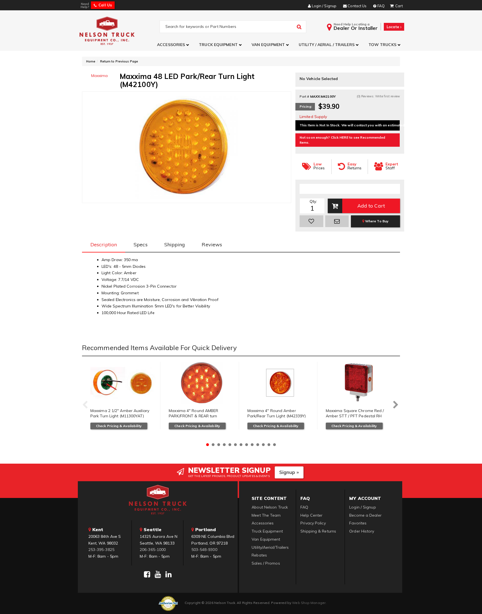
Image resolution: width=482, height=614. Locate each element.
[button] (174, 45)
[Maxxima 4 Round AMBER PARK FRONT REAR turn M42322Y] (201, 383)
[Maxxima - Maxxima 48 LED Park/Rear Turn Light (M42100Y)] (186, 147)
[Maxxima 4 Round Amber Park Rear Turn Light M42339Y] (280, 383)
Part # (304, 96)
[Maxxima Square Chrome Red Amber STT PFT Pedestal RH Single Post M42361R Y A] (359, 383)
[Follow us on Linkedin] (168, 574)
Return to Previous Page (119, 61)
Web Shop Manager (309, 603)
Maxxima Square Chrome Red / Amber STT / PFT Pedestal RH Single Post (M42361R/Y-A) (355, 416)
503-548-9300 (204, 549)
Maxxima (99, 75)
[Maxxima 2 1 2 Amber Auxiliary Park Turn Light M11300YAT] (123, 383)
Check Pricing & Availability (119, 426)
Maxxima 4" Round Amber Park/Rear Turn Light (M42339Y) (276, 413)
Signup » (289, 472)
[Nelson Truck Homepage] (119, 31)
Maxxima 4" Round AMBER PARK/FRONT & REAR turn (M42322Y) (193, 416)
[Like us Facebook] (147, 574)
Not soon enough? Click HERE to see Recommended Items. (342, 140)
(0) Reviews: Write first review (378, 96)
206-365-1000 (153, 549)
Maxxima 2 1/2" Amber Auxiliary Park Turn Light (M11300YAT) (119, 413)
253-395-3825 (101, 549)
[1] (311, 221)
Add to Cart (371, 206)
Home (90, 61)
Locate (393, 27)
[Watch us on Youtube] (157, 574)
